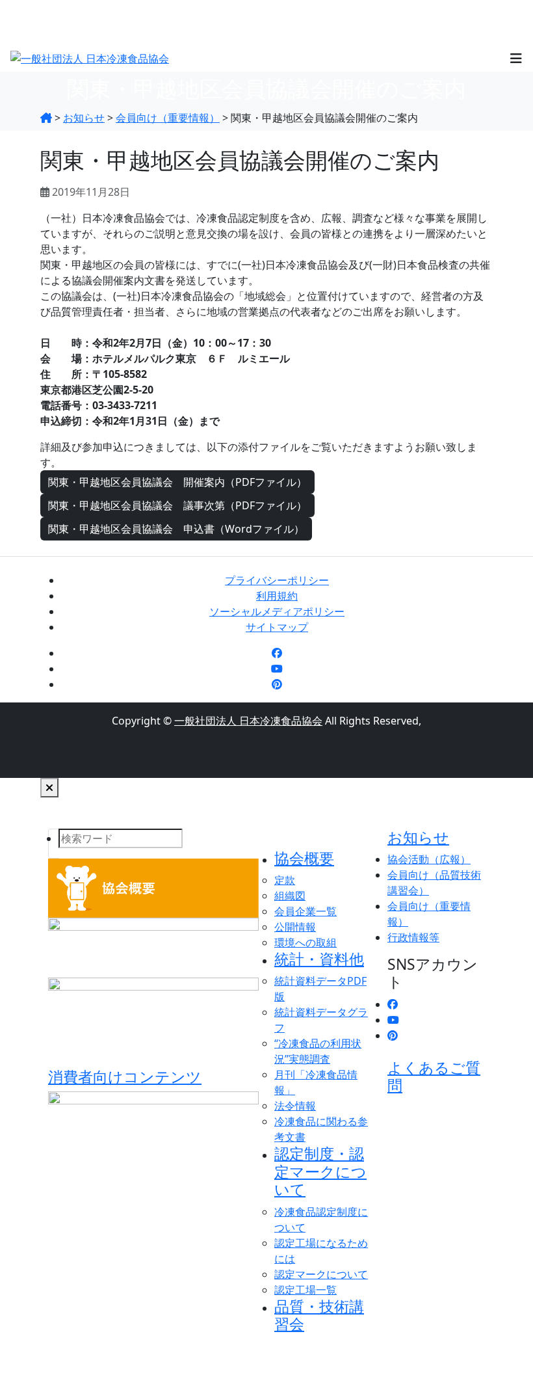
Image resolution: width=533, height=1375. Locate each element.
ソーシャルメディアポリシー (276, 611)
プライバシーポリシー (277, 580)
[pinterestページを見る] (277, 684)
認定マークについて (321, 1274)
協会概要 (304, 858)
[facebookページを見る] (277, 653)
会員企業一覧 (305, 911)
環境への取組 (305, 942)
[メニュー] (516, 57)
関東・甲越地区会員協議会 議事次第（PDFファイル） (177, 505)
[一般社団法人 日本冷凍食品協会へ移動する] (46, 118)
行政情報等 (413, 937)
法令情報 (295, 1106)
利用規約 (277, 596)
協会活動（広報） (429, 859)
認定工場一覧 (305, 1290)
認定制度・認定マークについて (320, 1171)
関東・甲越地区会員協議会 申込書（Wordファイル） (176, 529)
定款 (284, 880)
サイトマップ (277, 627)
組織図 (290, 895)
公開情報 (295, 927)
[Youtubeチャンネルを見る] (277, 668)
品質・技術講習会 (319, 1315)
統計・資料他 (319, 959)
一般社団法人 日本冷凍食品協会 (248, 721)
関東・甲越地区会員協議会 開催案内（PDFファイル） (177, 482)
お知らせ (418, 837)
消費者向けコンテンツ (125, 1077)
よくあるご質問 (433, 1076)
